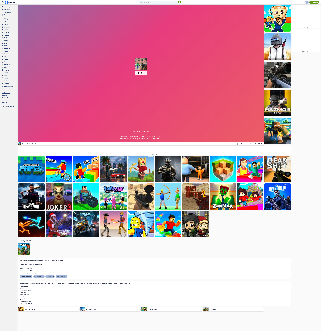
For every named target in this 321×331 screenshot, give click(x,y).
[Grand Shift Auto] (113, 169)
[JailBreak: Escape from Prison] (195, 169)
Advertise (4, 102)
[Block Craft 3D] (222, 169)
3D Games (46, 260)
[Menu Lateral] (3, 2)
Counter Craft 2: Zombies (56, 260)
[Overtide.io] (277, 196)
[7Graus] (11, 107)
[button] (256, 144)
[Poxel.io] (277, 131)
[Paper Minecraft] (31, 169)
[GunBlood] (113, 224)
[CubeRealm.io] (140, 169)
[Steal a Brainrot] (277, 18)
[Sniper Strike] (140, 196)
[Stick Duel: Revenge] (31, 224)
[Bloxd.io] (250, 196)
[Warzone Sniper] (277, 74)
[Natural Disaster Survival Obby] (140, 224)
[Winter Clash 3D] (58, 224)
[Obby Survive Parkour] (250, 169)
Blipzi (21, 260)
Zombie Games (61, 276)
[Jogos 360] (11, 2)
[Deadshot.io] (277, 169)
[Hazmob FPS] (277, 103)
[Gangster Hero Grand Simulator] (86, 224)
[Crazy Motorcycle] (86, 196)
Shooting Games (28, 260)
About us (4, 95)
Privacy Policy (5, 97)
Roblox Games (38, 260)
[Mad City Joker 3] (58, 196)
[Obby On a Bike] (58, 169)
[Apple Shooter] (168, 196)
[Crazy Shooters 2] (195, 196)
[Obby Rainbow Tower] (168, 224)
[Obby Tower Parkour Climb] (86, 169)
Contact (4, 100)
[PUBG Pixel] (277, 46)
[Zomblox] (222, 196)
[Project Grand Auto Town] (31, 196)
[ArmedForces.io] (168, 169)
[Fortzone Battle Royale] (113, 196)
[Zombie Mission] (195, 224)
